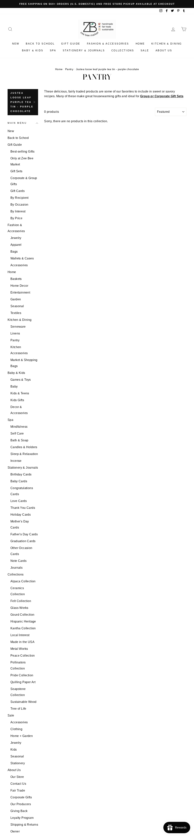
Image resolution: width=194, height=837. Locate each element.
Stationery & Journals (84, 50)
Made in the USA (22, 642)
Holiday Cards (20, 514)
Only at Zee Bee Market (21, 161)
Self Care (17, 433)
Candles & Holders (23, 447)
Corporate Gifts (21, 797)
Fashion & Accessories (108, 43)
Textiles (15, 313)
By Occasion (19, 204)
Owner (15, 831)
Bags (14, 251)
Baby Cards (18, 481)
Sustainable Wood (23, 701)
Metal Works (19, 648)
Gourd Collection (22, 614)
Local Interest (20, 635)
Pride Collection (21, 675)
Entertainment (20, 292)
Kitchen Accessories (19, 350)
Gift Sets (16, 171)
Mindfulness (18, 426)
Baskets (16, 278)
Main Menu (17, 123)
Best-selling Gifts (22, 151)
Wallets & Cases (22, 258)
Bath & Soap (19, 440)
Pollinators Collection (18, 665)
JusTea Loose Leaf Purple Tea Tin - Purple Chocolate (21, 102)
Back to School (40, 43)
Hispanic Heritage (23, 621)
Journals (16, 567)
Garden (15, 299)
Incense (16, 460)
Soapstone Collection (18, 692)
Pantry (69, 69)
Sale (145, 50)
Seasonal (17, 306)
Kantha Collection (23, 628)
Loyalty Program (22, 817)
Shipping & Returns (24, 824)
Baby (14, 386)
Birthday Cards (21, 474)
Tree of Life (18, 708)
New (15, 43)
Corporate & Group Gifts (23, 181)
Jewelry (15, 238)
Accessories (19, 265)
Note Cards (18, 560)
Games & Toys (20, 379)
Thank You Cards (22, 507)
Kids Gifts (17, 400)
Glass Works (19, 607)
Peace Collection (22, 655)
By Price (16, 218)
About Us (164, 50)
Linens (15, 333)
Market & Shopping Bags (24, 363)
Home (140, 43)
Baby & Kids (32, 50)
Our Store (17, 776)
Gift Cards (17, 191)
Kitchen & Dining (166, 43)
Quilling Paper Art (22, 682)
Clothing (16, 729)
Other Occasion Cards (21, 551)
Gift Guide (70, 43)
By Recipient (19, 197)
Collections (122, 50)
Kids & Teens (19, 393)
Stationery (17, 763)
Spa (53, 50)
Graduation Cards (22, 541)
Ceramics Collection (17, 591)
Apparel (16, 244)
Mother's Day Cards (19, 524)
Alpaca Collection (23, 581)
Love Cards (18, 501)
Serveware (18, 326)
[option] (97, 4)
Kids (13, 749)
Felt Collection (20, 601)
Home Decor (19, 285)
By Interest (17, 211)
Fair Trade (17, 790)
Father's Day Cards (24, 534)
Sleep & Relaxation (24, 454)
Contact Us (18, 783)
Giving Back (18, 811)
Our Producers (20, 804)
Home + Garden (21, 736)
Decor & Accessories (19, 410)
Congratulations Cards (21, 491)
